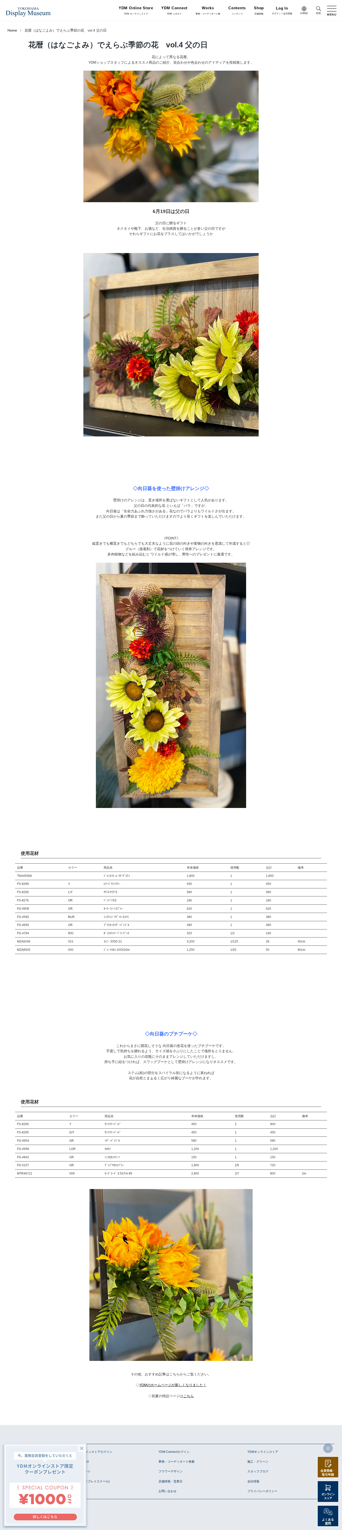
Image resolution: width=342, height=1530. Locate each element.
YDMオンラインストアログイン (91, 1452)
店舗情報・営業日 (170, 1481)
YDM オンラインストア (136, 11)
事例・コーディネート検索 (176, 1461)
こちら (188, 1396)
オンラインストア (328, 1496)
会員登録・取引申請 (327, 1472)
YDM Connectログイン (174, 1452)
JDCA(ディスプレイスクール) (90, 1481)
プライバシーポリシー (262, 1491)
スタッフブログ (257, 1471)
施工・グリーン (257, 1461)
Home (12, 30)
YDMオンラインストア (262, 1452)
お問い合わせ (167, 1491)
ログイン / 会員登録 (282, 11)
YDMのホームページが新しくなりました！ (173, 1385)
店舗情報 (259, 11)
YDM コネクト (174, 11)
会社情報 (253, 1481)
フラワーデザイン (170, 1471)
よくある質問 (328, 1521)
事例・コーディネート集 (208, 11)
